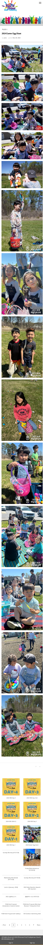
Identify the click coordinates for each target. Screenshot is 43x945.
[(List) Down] (40, 766)
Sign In (11, 943)
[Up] (36, 766)
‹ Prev (4, 925)
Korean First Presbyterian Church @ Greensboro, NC (21, 938)
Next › (39, 925)
